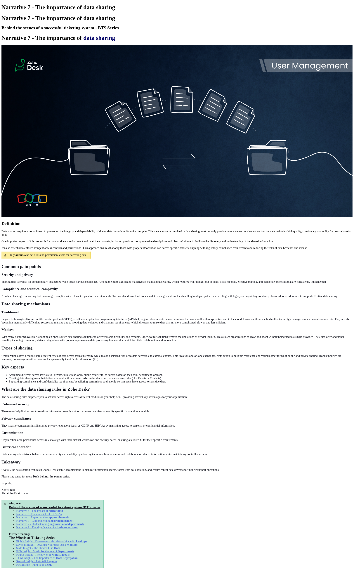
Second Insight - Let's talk (31, 561)
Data (57, 548)
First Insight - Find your (30, 564)
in (52, 548)
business (62, 527)
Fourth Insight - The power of (34, 554)
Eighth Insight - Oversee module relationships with (46, 541)
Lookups (81, 541)
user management (62, 520)
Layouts (52, 561)
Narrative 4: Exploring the (31, 517)
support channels (58, 517)
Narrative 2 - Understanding (32, 524)
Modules (72, 544)
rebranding (56, 510)
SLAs (58, 514)
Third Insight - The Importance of (36, 558)
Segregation (70, 558)
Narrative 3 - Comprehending (33, 520)
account (73, 527)
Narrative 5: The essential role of (35, 514)
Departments (66, 551)
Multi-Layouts (61, 554)
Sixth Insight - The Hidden (32, 548)
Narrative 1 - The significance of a (36, 527)
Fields (48, 564)
